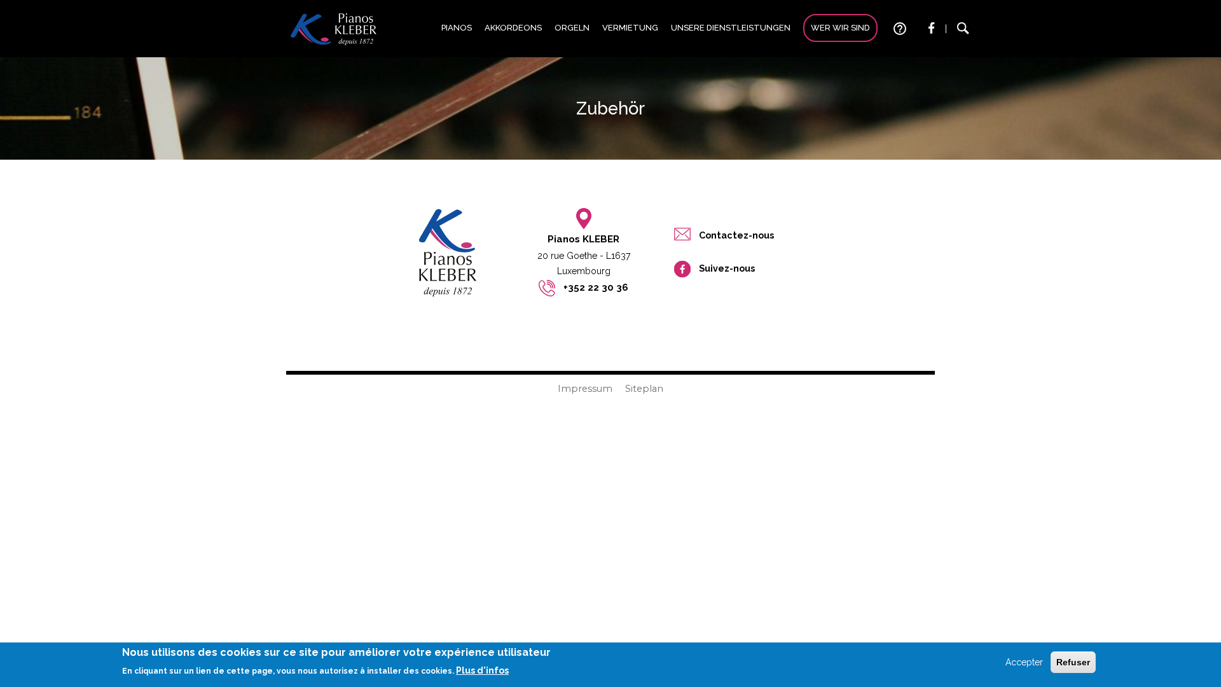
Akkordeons (513, 27)
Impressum (585, 388)
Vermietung (630, 27)
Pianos (456, 27)
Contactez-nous (736, 235)
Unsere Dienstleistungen (730, 27)
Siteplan (644, 388)
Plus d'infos (482, 670)
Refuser (1073, 662)
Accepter (1024, 662)
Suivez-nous (727, 268)
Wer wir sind (840, 27)
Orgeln (572, 27)
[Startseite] (334, 28)
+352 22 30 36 (595, 287)
